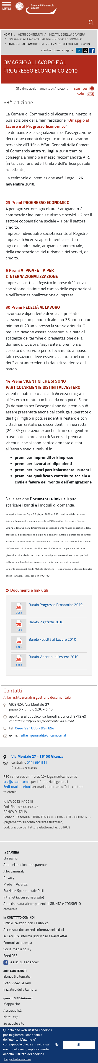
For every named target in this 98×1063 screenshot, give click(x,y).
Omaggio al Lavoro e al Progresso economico (46, 39)
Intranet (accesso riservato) (23, 897)
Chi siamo (10, 858)
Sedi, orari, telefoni (17, 786)
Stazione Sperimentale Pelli (23, 890)
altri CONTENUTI (30, 34)
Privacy (8, 877)
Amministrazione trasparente (25, 864)
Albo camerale (14, 871)
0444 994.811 (37, 762)
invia (80, 94)
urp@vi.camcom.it (17, 781)
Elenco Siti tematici (17, 976)
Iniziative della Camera (67, 34)
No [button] (57, 1044)
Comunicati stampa (17, 942)
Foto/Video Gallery (17, 983)
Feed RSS (10, 955)
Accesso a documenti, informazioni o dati (33, 929)
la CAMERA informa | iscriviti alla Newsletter (35, 936)
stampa (80, 88)
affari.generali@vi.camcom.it (43, 735)
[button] (91, 22)
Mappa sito (11, 1003)
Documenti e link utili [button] (29, 590)
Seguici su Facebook (23, 962)
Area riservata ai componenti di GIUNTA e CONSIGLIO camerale (42, 906)
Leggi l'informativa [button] (17, 1059)
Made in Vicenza (15, 884)
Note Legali (11, 1016)
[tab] (49, 590)
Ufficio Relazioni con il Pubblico (26, 923)
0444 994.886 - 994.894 (34, 728)
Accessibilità (12, 1010)
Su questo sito (13, 1023)
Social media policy (17, 949)
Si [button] (78, 1044)
